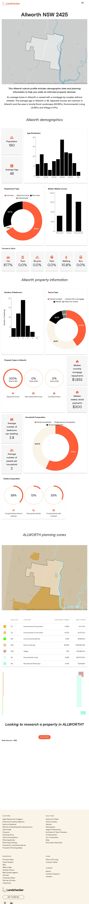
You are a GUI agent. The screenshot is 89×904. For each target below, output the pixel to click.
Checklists (7, 883)
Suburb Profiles (52, 819)
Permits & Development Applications (17, 827)
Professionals (51, 835)
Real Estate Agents (10, 872)
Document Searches (54, 842)
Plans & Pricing (52, 859)
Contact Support (53, 874)
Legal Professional (53, 829)
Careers (49, 876)
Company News (9, 878)
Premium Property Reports (14, 822)
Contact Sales (51, 862)
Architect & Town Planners (56, 832)
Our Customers (52, 837)
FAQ (4, 865)
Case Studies (8, 862)
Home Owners (51, 822)
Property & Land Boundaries (14, 845)
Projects (6, 832)
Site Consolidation (10, 837)
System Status (8, 870)
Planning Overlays (10, 842)
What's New (7, 867)
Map (47, 840)
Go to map (44, 737)
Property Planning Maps (12, 848)
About (48, 871)
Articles (6, 875)
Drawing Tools (8, 835)
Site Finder (7, 829)
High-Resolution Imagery (13, 819)
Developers (50, 827)
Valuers (49, 824)
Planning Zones (9, 840)
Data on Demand (9, 824)
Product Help (8, 859)
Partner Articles (9, 880)
